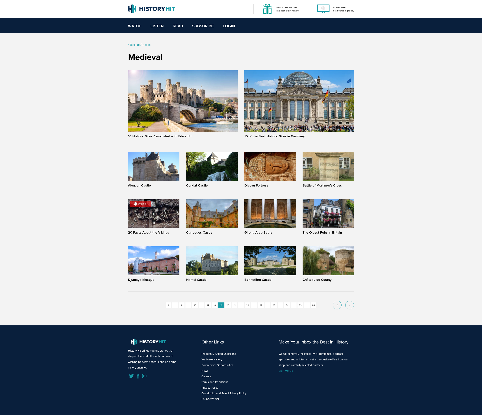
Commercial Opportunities (217, 365)
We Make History (211, 359)
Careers (206, 376)
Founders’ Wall (210, 399)
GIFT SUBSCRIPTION (286, 7)
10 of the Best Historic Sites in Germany (274, 136)
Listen (157, 26)
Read (178, 26)
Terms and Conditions (214, 382)
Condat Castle (197, 185)
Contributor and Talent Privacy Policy (223, 393)
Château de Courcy (317, 279)
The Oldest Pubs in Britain (322, 232)
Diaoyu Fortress (256, 185)
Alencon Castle (139, 185)
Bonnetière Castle (258, 279)
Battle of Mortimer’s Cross (322, 185)
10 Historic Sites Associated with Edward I (159, 136)
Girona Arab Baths (258, 232)
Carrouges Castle (199, 232)
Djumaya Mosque (141, 279)
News (204, 371)
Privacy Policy (209, 388)
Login (229, 26)
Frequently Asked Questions (218, 354)
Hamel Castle (196, 279)
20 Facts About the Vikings (148, 232)
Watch (134, 26)
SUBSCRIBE (339, 7)
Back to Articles (139, 45)
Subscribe (203, 26)
